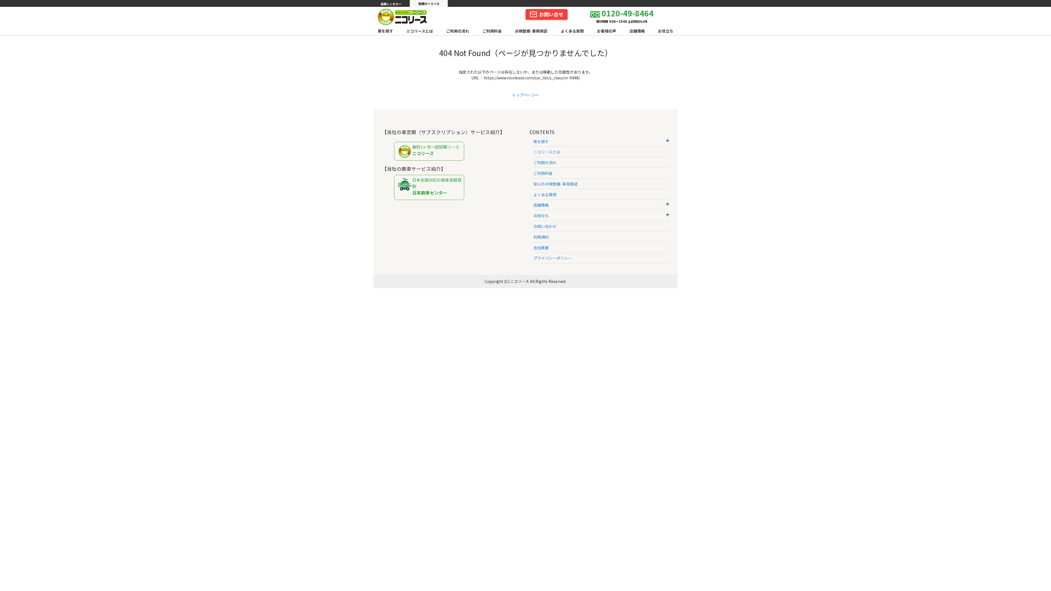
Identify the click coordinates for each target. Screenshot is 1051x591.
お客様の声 (606, 31)
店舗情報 (637, 31)
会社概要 (541, 247)
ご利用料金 (492, 31)
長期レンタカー (391, 4)
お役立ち (665, 31)
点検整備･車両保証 (531, 31)
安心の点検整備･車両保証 (555, 184)
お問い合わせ (544, 226)
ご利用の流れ (457, 31)
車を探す (385, 31)
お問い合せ (551, 14)
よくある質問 (572, 31)
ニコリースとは (419, 31)
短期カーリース (428, 3)
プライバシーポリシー (552, 258)
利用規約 (541, 237)
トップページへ (525, 95)
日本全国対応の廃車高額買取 (436, 186)
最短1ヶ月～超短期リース (435, 150)
